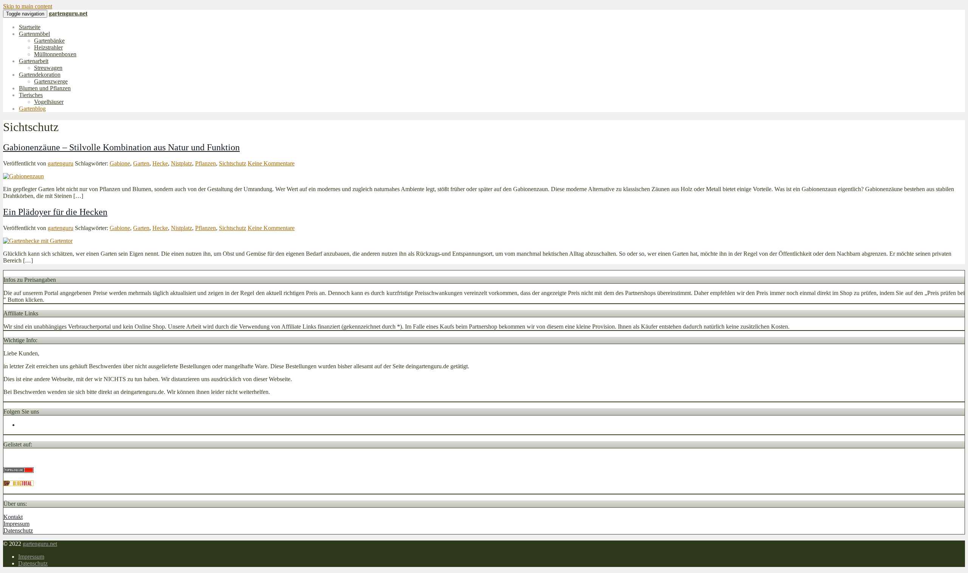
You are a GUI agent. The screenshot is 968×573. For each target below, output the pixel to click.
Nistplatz (181, 163)
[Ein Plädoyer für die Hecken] (38, 241)
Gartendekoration (39, 74)
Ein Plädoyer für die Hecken (55, 212)
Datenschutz (18, 530)
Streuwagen (48, 68)
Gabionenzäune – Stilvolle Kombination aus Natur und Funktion (121, 147)
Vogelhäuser (49, 102)
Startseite (29, 27)
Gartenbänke (49, 40)
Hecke (160, 163)
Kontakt (13, 517)
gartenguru (60, 163)
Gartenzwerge (51, 81)
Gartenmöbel (34, 34)
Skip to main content (27, 6)
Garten (141, 163)
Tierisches (31, 95)
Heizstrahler (48, 47)
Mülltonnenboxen (55, 54)
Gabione (120, 163)
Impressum (16, 523)
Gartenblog (32, 108)
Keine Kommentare (271, 163)
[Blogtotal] (18, 484)
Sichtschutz (232, 163)
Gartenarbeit (33, 61)
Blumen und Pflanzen (45, 88)
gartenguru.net (40, 544)
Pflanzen (205, 163)
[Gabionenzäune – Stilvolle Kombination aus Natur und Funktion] (23, 176)
